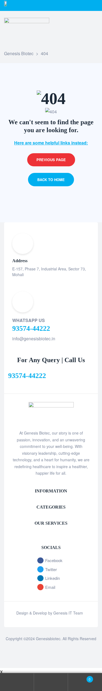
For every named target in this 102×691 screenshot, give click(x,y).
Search (51, 682)
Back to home (51, 179)
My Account (17, 682)
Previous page (51, 159)
